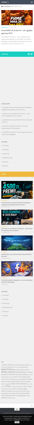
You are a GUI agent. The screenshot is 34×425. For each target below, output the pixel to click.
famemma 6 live (10, 377)
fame (27, 369)
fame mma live (27, 379)
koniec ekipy (27, 391)
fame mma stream (19, 383)
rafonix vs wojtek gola (18, 395)
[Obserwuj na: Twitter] (32, 54)
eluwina (24, 369)
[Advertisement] (17, 76)
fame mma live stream (8, 381)
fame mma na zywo (23, 381)
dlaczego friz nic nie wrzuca (14, 367)
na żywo (8, 395)
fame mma (6, 371)
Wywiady (5, 166)
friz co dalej (12, 386)
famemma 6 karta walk (18, 374)
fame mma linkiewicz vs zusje (14, 379)
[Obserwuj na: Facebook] (29, 54)
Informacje (4, 27)
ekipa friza (6, 369)
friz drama (18, 386)
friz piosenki (10, 389)
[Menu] (32, 2)
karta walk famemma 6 (18, 391)
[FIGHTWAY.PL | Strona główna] (6, 2)
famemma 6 (5, 375)
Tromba (27, 395)
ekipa (22, 367)
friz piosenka (4, 389)
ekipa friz (26, 367)
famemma (17, 372)
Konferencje (6, 153)
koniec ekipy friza (6, 393)
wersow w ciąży (11, 398)
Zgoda (17, 422)
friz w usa (17, 389)
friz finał (23, 386)
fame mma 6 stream (20, 377)
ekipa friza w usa (17, 370)
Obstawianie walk (7, 158)
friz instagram (29, 386)
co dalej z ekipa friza (7, 365)
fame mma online (6, 384)
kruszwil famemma (17, 393)
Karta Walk (6, 149)
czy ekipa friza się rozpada (21, 365)
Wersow (4, 398)
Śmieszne (5, 162)
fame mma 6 (28, 372)
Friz (8, 386)
